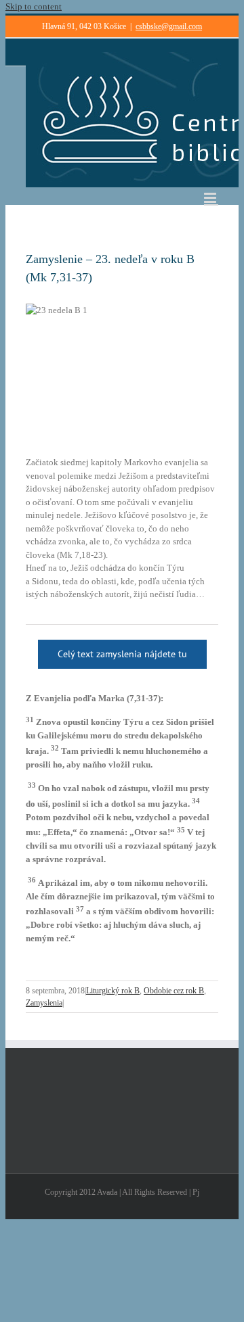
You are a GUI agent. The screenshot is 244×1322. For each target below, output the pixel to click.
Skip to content (33, 6)
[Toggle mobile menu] (211, 198)
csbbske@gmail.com (169, 26)
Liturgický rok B (113, 990)
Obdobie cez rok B (174, 990)
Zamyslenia (44, 1003)
